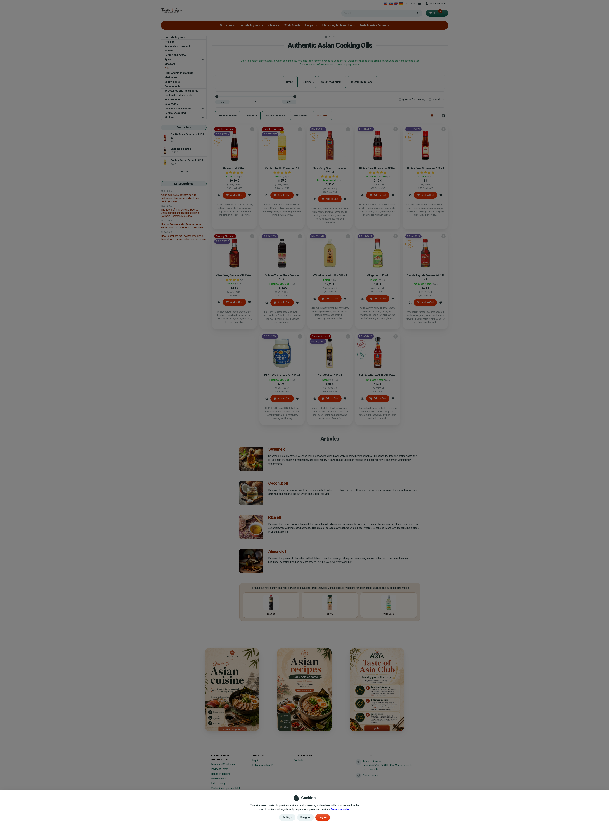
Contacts (299, 760)
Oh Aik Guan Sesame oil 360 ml (377, 168)
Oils (166, 68)
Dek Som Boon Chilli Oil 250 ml (377, 375)
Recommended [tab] (228, 115)
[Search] (418, 13)
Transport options (220, 773)
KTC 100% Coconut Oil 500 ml (282, 375)
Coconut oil (278, 483)
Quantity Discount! (413, 99)
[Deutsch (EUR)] (401, 3)
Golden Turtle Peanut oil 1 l (282, 168)
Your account (436, 3)
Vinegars (169, 63)
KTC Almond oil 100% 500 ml (330, 275)
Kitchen (272, 25)
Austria (410, 4)
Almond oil (277, 551)
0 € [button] (437, 13)
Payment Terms (219, 769)
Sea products (172, 99)
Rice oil (274, 517)
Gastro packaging (175, 113)
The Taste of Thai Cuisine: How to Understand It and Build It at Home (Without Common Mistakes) (180, 213)
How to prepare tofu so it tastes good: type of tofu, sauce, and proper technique (183, 237)
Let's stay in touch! (262, 765)
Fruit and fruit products (178, 95)
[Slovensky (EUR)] (390, 3)
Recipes (310, 25)
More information (340, 809)
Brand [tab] (290, 81)
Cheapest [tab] (251, 115)
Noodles (169, 41)
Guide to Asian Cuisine (373, 25)
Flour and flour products (178, 72)
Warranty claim (219, 778)
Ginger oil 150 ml (377, 275)
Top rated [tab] (322, 115)
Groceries (226, 25)
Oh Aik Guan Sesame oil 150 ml (425, 168)
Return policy (218, 783)
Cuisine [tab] (307, 81)
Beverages (171, 104)
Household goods (250, 25)
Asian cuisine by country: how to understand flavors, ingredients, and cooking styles (180, 198)
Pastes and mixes (175, 55)
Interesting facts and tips (337, 25)
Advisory (258, 755)
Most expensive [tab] (275, 115)
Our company (303, 755)
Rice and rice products (177, 46)
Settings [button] (287, 817)
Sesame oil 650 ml (234, 168)
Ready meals (172, 81)
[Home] (171, 10)
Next (182, 171)
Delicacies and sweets (177, 108)
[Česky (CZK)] (385, 3)
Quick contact (370, 775)
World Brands (292, 25)
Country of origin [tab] (332, 81)
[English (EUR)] (396, 3)
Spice (167, 59)
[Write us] (358, 775)
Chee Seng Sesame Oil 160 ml (234, 275)
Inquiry (256, 760)
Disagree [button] (305, 817)
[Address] (358, 762)
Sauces (168, 50)
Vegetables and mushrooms (181, 90)
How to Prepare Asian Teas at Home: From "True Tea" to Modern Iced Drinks (182, 226)
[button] (444, 13)
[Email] (419, 3)
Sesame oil (277, 449)
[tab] (432, 115)
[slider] (216, 96)
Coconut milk (172, 86)
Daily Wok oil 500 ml (330, 375)
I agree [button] (323, 817)
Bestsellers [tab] (301, 115)
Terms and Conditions (223, 764)
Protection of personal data (226, 788)
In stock (438, 99)
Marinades (170, 77)
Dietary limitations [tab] (362, 81)
